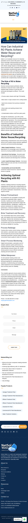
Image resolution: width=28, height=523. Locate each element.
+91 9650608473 (18, 1)
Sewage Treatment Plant (9, 392)
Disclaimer (3, 469)
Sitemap (3, 474)
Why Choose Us (5, 467)
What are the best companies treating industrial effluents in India (14, 363)
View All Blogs (6, 380)
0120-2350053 (11, 1)
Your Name (14, 314)
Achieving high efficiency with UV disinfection (14, 366)
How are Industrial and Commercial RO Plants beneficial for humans (14, 373)
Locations (3, 480)
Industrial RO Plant (7, 406)
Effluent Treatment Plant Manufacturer (12, 403)
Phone (14, 320)
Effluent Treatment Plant (9, 399)
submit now (14, 347)
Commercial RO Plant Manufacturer (12, 410)
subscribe (23, 426)
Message (14, 334)
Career (2, 478)
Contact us (3, 476)
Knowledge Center (5, 490)
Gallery (2, 492)
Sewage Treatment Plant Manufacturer (13, 395)
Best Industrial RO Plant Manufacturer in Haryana (12, 377)
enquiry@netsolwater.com (15, 5)
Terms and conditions (6, 471)
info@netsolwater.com (9, 507)
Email (14, 327)
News (2, 488)
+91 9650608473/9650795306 (12, 505)
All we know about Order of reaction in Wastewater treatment (12, 369)
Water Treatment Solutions (9, 414)
